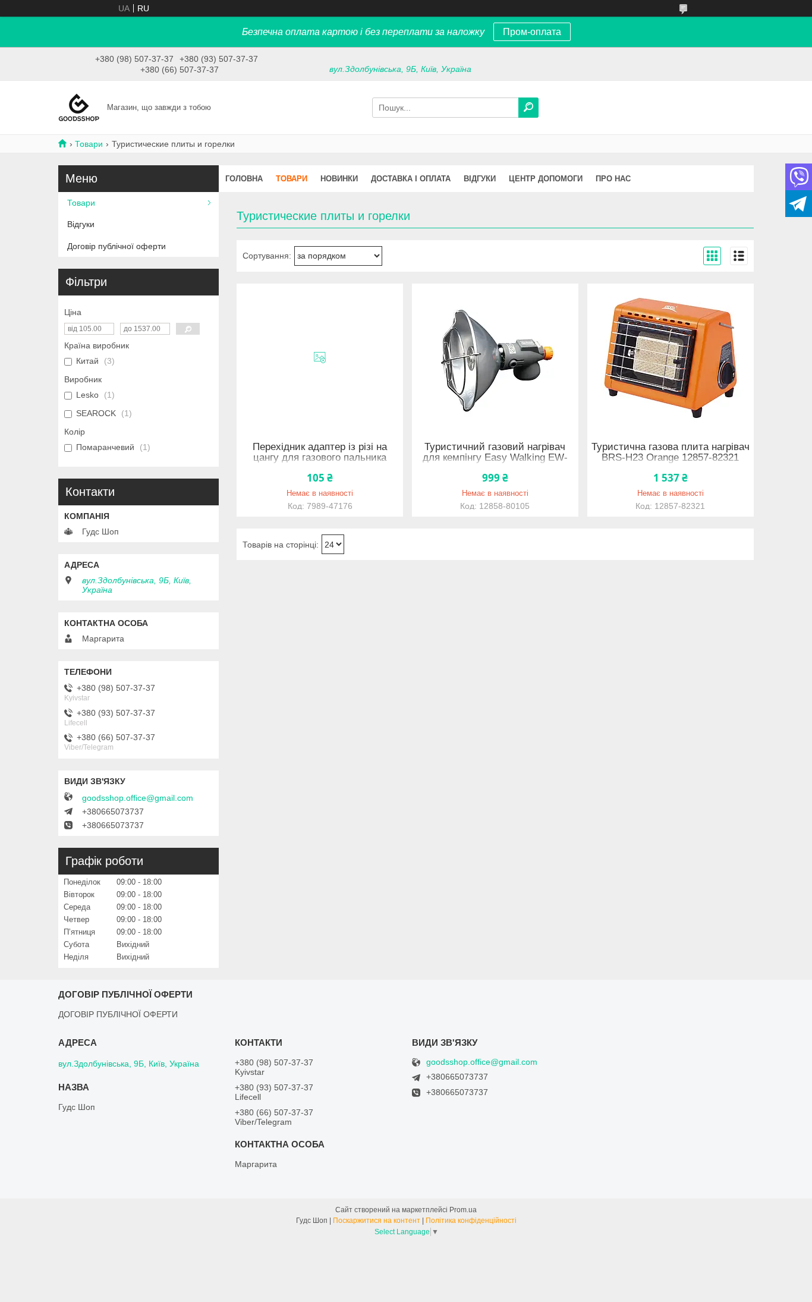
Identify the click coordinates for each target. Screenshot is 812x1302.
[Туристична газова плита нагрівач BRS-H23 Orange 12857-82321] (670, 358)
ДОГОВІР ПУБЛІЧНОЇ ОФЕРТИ (118, 1014)
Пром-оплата (532, 32)
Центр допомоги (546, 178)
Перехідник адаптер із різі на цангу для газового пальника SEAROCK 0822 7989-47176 (320, 458)
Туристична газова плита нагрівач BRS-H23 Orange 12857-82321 (670, 452)
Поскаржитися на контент (376, 1220)
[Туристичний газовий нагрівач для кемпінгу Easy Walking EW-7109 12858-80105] (495, 358)
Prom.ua (463, 1210)
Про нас (613, 178)
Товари (89, 144)
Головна (244, 178)
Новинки (339, 178)
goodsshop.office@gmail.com (137, 798)
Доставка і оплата (411, 178)
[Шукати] (528, 108)
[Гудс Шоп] (79, 107)
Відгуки (480, 178)
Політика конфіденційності (471, 1220)
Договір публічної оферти (116, 246)
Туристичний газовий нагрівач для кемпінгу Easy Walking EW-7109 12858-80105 (495, 458)
